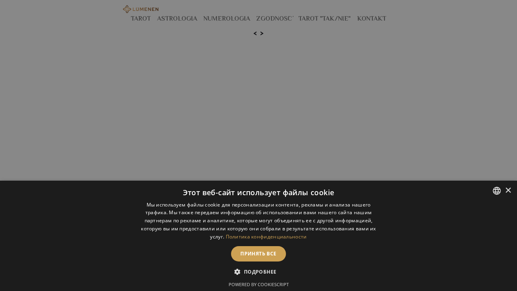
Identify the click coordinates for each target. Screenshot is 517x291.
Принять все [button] (258, 253)
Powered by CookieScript (259, 284)
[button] (258, 272)
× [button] (508, 191)
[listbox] (497, 191)
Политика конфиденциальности (266, 236)
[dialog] (258, 236)
